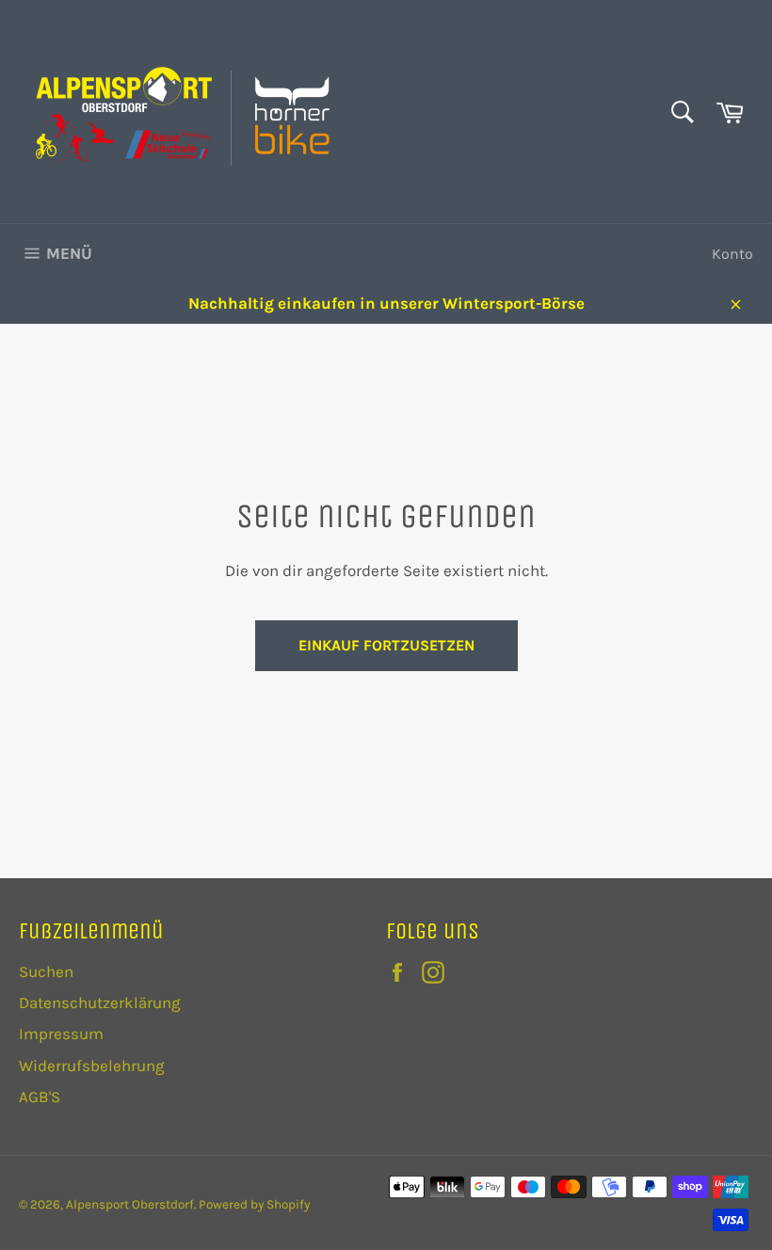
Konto (732, 254)
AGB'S (39, 1096)
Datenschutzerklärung (100, 1002)
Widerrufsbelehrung (92, 1065)
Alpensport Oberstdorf (130, 1204)
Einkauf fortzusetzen (386, 645)
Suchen (46, 971)
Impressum (61, 1033)
